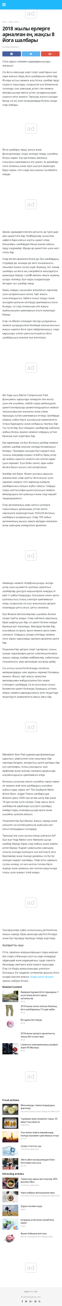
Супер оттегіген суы (31, 1146)
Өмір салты (14, 22)
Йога (4, 22)
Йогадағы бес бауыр (31, 1020)
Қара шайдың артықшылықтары (38, 1192)
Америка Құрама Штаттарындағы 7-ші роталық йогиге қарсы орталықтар (40, 995)
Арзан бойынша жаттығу (34, 1233)
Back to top (31, 1292)
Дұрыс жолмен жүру (31, 1206)
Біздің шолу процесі (42, 976)
